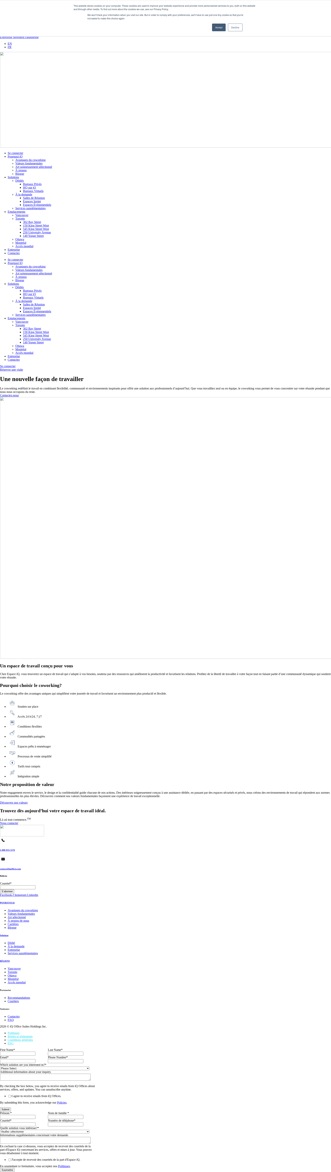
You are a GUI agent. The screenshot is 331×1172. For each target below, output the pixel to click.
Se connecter (15, 153)
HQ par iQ (29, 187)
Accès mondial (24, 246)
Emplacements (16, 211)
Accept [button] (218, 27)
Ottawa (19, 239)
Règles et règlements (20, 1036)
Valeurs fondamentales (29, 163)
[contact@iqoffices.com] (3, 861)
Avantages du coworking (30, 160)
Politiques (14, 1033)
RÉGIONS (5, 961)
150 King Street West (36, 225)
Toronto (20, 218)
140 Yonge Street (33, 235)
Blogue (19, 173)
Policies (61, 1102)
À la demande (23, 194)
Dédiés (19, 180)
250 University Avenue (37, 232)
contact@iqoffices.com (10, 869)
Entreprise (14, 249)
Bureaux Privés (32, 184)
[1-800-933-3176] (3, 842)
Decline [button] (235, 27)
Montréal (20, 242)
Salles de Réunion (34, 198)
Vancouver (21, 215)
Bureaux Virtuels (33, 191)
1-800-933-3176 (7, 850)
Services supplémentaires (30, 208)
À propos (21, 170)
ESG (11, 1043)
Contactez (14, 253)
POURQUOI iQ (7, 903)
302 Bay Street (32, 222)
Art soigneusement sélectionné (33, 166)
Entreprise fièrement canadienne (19, 37)
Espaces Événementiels (37, 204)
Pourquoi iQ (15, 156)
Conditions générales (20, 1039)
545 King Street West (36, 229)
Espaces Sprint (32, 201)
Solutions (13, 177)
